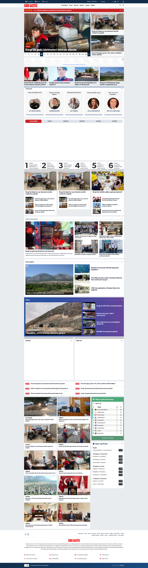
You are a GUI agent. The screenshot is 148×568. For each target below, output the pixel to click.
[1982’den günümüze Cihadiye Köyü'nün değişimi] (82, 289)
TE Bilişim (121, 565)
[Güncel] (122, 340)
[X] (28, 534)
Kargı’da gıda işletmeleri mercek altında (93, 393)
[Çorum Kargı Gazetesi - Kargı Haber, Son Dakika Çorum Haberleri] (30, 5)
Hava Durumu (54, 554)
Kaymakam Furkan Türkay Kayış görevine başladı (51, 166)
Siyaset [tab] (82, 121)
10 (54, 54)
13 (64, 54)
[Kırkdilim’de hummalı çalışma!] (89, 331)
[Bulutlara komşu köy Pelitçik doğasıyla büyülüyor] (82, 268)
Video (38, 1)
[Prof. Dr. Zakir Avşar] (93, 103)
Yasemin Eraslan (35, 111)
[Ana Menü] (123, 5)
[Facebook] (25, 534)
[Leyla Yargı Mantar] (74, 103)
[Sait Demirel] (54, 103)
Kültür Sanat (117, 533)
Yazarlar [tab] (28, 89)
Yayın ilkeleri (121, 535)
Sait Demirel (54, 111)
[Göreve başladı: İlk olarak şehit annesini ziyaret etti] (40, 460)
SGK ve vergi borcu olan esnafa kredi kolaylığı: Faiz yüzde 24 (49, 388)
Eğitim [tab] (114, 121)
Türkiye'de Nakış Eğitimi (34, 93)
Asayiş (28, 340)
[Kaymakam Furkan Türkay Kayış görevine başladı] (74, 512)
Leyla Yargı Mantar (74, 111)
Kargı (71, 5)
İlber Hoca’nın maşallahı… (93, 93)
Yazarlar (46, 1)
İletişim (102, 535)
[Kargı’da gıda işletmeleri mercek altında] (74, 460)
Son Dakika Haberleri (81, 558)
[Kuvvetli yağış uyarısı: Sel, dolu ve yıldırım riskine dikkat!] (40, 406)
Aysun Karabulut (113, 111)
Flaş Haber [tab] (33, 121)
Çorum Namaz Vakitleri (82, 554)
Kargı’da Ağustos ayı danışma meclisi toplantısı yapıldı (48, 383)
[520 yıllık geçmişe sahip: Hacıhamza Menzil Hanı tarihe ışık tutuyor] (82, 278)
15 (70, 54)
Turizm (122, 533)
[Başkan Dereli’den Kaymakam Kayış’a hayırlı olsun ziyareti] (74, 485)
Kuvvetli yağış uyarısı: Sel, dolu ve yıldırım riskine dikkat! (98, 383)
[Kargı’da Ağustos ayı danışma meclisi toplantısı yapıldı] (40, 433)
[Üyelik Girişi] (122, 1)
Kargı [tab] (50, 121)
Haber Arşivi (105, 558)
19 (83, 54)
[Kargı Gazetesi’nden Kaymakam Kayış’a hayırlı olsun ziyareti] (40, 512)
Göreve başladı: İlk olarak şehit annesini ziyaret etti (46, 393)
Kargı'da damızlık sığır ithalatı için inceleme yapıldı (97, 388)
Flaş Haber (64, 5)
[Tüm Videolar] (122, 300)
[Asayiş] (71, 340)
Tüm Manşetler (55, 558)
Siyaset (82, 5)
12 (60, 54)
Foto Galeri (30, 1)
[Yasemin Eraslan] (35, 103)
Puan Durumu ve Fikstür (31, 558)
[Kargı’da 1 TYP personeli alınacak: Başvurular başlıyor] (40, 485)
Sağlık (111, 533)
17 (76, 54)
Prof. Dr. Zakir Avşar (93, 111)
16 (73, 54)
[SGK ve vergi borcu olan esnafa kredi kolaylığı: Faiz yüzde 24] (74, 406)
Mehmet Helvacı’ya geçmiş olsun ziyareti (84, 166)
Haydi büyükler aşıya (74, 92)
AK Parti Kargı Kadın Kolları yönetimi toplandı (68, 166)
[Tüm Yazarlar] (122, 89)
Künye (106, 535)
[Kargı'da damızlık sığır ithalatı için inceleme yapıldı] (74, 433)
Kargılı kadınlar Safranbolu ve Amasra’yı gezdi (33, 166)
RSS (27, 565)
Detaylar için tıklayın (107, 438)
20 (86, 54)
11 (57, 54)
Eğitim (93, 5)
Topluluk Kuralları (113, 535)
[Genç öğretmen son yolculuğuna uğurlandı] (89, 323)
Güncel (76, 5)
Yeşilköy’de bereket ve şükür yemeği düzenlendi (101, 166)
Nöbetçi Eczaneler (30, 554)
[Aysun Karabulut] (113, 103)
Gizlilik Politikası (95, 535)
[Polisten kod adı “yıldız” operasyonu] (89, 314)
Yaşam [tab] (98, 121)
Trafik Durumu (105, 554)
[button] (120, 10)
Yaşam (87, 5)
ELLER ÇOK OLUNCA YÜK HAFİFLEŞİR (113, 93)
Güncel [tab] (66, 121)
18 (79, 54)
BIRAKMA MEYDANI (54, 92)
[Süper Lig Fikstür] (122, 443)
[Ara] (120, 5)
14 (67, 54)
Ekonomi (107, 533)
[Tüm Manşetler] (122, 219)
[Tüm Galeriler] (122, 262)
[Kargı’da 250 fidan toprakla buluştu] (89, 305)
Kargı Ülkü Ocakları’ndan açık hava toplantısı (118, 166)
